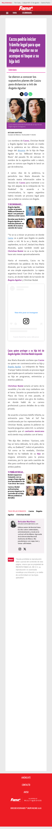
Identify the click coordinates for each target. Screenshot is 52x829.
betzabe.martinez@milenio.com (28, 524)
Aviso (26, 792)
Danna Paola (45, 3)
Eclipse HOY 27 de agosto (31, 3)
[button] (22, 94)
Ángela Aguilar (14, 366)
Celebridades (27, 13)
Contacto (26, 785)
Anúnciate (26, 778)
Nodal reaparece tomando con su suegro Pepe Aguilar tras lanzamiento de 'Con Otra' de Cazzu (16, 479)
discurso (21, 150)
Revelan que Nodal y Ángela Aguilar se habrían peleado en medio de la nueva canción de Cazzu (16, 223)
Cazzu (10, 238)
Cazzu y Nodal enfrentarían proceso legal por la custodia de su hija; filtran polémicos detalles (16, 492)
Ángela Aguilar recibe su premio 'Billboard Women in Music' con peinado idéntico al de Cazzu (16, 211)
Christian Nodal (23, 514)
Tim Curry (17, 3)
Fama (15, 13)
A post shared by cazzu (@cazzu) (26, 337)
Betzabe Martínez (15, 133)
